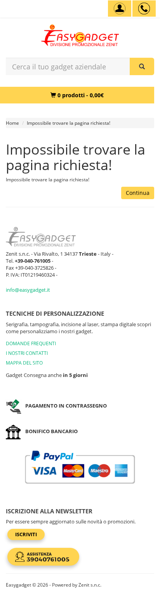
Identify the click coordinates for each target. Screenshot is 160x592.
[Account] (119, 8)
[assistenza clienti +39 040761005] (144, 8)
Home (12, 123)
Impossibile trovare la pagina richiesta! (68, 123)
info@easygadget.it (28, 289)
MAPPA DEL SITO (24, 363)
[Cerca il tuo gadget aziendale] (142, 66)
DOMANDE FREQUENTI (31, 343)
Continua (138, 192)
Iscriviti (26, 534)
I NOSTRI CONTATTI (27, 353)
